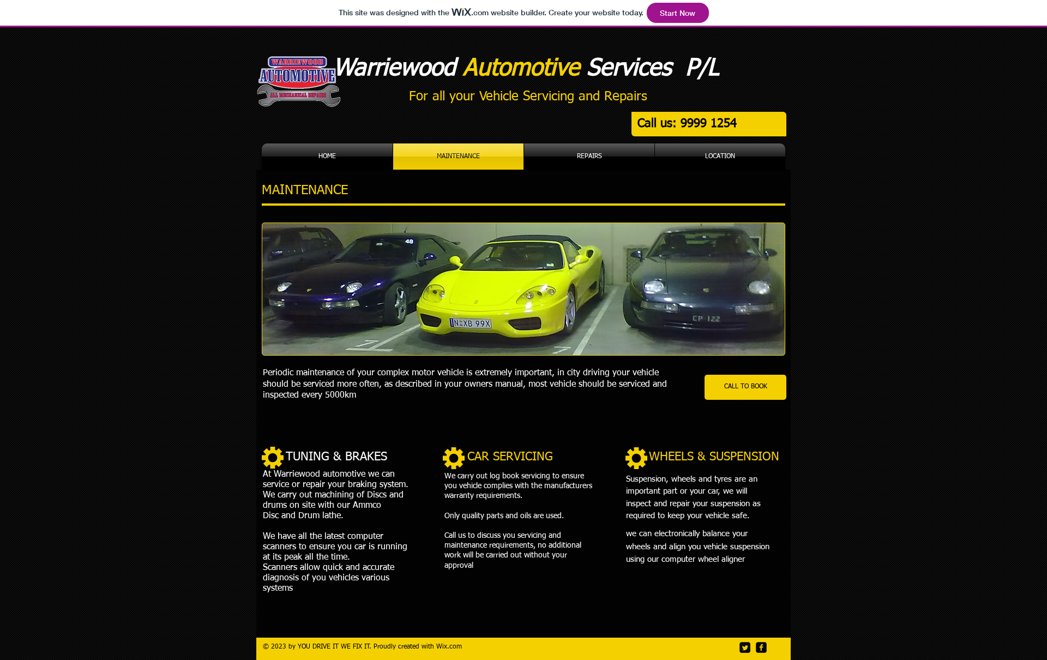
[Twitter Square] (744, 647)
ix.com (452, 647)
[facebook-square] (761, 647)
